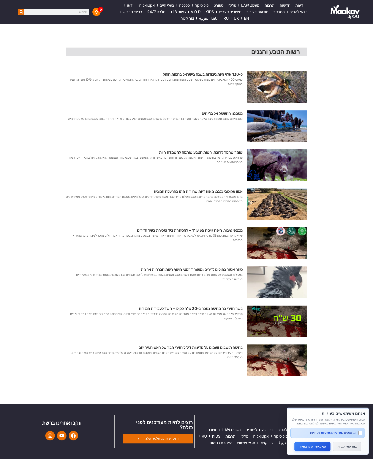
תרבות (269, 5)
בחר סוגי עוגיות (347, 446)
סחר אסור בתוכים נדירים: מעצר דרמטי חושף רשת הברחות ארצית (192, 269)
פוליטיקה (202, 5)
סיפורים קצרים (230, 12)
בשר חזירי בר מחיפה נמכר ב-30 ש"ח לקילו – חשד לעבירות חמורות (191, 308)
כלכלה (184, 5)
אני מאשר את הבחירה (312, 446)
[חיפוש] (21, 12)
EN (246, 18)
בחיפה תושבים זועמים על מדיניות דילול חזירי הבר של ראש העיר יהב (191, 347)
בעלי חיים (167, 5)
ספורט (218, 5)
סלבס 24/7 (156, 12)
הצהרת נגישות (220, 442)
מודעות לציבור (257, 12)
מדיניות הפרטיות (331, 432)
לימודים (251, 429)
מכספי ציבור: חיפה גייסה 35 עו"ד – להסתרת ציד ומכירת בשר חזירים (190, 230)
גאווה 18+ (178, 12)
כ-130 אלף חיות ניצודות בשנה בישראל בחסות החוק (203, 74)
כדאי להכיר (299, 12)
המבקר (279, 12)
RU (226, 18)
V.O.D (196, 12)
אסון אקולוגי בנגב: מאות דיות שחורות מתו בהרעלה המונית (198, 191)
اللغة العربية (208, 18)
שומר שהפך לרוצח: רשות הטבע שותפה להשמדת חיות (201, 152)
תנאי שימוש (246, 442)
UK (236, 18)
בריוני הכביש (132, 12)
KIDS (209, 12)
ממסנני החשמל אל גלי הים (222, 113)
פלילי (232, 5)
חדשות (285, 5)
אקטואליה (147, 5)
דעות (299, 5)
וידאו (130, 5)
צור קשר (187, 18)
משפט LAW (250, 5)
